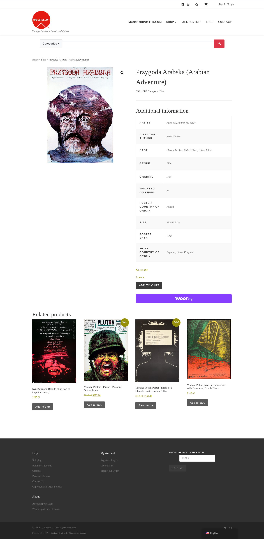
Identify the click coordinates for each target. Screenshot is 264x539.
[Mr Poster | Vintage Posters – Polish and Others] (41, 19)
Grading (36, 471)
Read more (145, 405)
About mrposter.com (42, 503)
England (170, 252)
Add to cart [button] (42, 406)
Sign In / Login (226, 4)
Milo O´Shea (190, 150)
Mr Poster (46, 527)
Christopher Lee (174, 150)
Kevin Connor (173, 136)
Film (43, 59)
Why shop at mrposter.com (46, 509)
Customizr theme (77, 533)
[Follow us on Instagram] (188, 5)
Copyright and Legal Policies (47, 486)
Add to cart (149, 285)
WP (46, 533)
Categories (50, 43)
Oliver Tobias (205, 150)
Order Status (107, 465)
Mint (168, 176)
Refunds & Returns (42, 465)
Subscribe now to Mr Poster (186, 452)
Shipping (36, 460)
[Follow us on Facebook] (183, 5)
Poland (170, 206)
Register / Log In (109, 460)
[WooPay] (184, 298)
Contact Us (37, 481)
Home (35, 59)
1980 (169, 236)
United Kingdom (185, 252)
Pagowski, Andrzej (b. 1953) (181, 122)
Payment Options (41, 476)
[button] (122, 73)
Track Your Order (110, 471)
